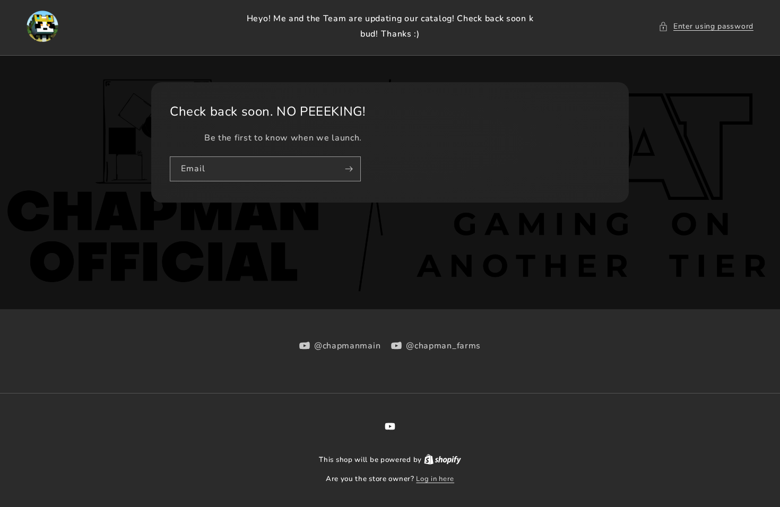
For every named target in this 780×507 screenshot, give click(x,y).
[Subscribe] (348, 168)
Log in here (435, 479)
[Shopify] (442, 460)
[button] (705, 26)
